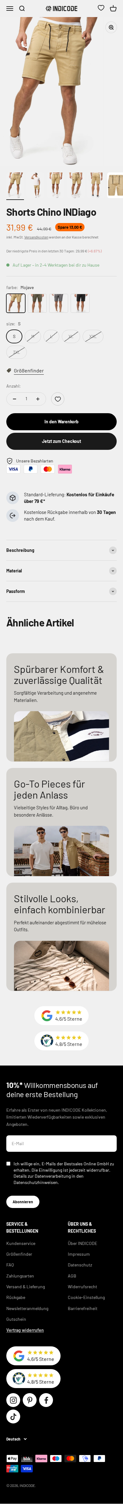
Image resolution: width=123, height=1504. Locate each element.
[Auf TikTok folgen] (13, 1416)
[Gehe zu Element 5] (96, 186)
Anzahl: (13, 386)
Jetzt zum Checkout (61, 441)
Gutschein (16, 1319)
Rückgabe (15, 1297)
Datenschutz (80, 1264)
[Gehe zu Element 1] (15, 186)
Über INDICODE (82, 1243)
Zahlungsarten (20, 1275)
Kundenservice (20, 1243)
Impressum (79, 1254)
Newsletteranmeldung (27, 1308)
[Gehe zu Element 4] (76, 186)
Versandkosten (36, 237)
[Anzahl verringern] (14, 399)
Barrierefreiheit (82, 1308)
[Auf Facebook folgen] (46, 1400)
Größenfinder (19, 1254)
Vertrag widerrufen (25, 1330)
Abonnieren (23, 1201)
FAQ (10, 1264)
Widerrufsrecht (82, 1286)
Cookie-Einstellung (86, 1297)
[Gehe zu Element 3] (55, 186)
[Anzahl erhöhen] (38, 399)
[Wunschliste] (101, 8)
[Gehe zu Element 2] (35, 186)
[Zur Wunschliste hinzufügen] (57, 399)
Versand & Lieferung (25, 1286)
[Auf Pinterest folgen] (30, 1400)
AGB (72, 1275)
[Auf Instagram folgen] (13, 1400)
